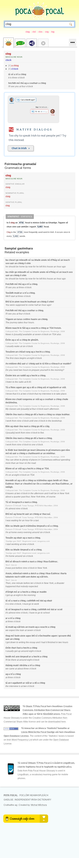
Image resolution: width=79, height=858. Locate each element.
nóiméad (17, 573)
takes (20, 322)
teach (67, 260)
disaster (60, 583)
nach (17, 576)
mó (7, 453)
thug (8, 635)
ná (10, 453)
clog (8, 53)
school (46, 612)
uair (12, 263)
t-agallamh (16, 683)
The (7, 322)
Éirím (8, 340)
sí (36, 635)
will (52, 493)
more (8, 463)
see (13, 86)
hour (59, 266)
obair (16, 426)
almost (12, 508)
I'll (9, 86)
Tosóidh (10, 293)
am (53, 483)
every (20, 532)
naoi (19, 414)
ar (21, 293)
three (14, 77)
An (7, 363)
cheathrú (28, 483)
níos (68, 450)
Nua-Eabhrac (62, 483)
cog (47, 32)
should (12, 266)
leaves (10, 493)
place (64, 394)
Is (6, 450)
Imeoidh (10, 480)
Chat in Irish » (21, 148)
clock (8, 59)
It (6, 493)
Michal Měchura (39, 805)
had (43, 642)
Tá (7, 387)
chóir (11, 272)
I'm (7, 532)
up (11, 595)
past (23, 496)
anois (44, 260)
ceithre (26, 319)
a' (27, 363)
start (13, 296)
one (36, 421)
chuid (19, 399)
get (15, 651)
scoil (59, 609)
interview (46, 394)
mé (18, 83)
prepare (36, 370)
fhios (13, 387)
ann (17, 656)
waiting (14, 520)
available (27, 334)
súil (42, 576)
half (36, 305)
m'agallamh (53, 387)
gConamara (54, 450)
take (58, 394)
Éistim (9, 375)
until (31, 421)
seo (7, 263)
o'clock (14, 69)
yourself (44, 370)
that (14, 394)
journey (13, 322)
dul (41, 600)
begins (23, 358)
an (62, 260)
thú (22, 83)
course (52, 496)
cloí (34, 32)
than (13, 463)
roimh (24, 561)
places (34, 460)
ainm (17, 301)
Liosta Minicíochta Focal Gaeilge (38, 732)
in (13, 301)
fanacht (20, 514)
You (7, 305)
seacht (34, 328)
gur (24, 387)
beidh (56, 480)
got (8, 595)
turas (19, 319)
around (35, 532)
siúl (64, 387)
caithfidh (31, 600)
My (7, 409)
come (31, 305)
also (59, 334)
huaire (34, 319)
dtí (35, 414)
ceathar (31, 310)
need (15, 370)
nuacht (15, 328)
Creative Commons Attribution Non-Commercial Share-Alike (47, 710)
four (24, 86)
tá (9, 74)
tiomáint (22, 450)
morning (59, 370)
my (40, 394)
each (46, 409)
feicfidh (12, 83)
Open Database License (16, 736)
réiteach (55, 363)
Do (7, 370)
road (33, 463)
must (25, 604)
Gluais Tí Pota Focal (36, 706)
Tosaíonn (10, 352)
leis (14, 375)
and (46, 493)
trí (17, 74)
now (30, 266)
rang (28, 352)
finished (51, 642)
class (16, 358)
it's (7, 612)
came (12, 668)
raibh (23, 576)
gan (63, 450)
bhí (33, 635)
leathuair (32, 301)
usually (18, 334)
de (29, 340)
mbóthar (50, 453)
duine (33, 576)
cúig (47, 426)
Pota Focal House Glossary (41, 770)
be (17, 266)
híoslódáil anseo (51, 714)
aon (28, 576)
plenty (25, 460)
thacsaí (46, 514)
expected (33, 586)
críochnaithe (44, 635)
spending (65, 460)
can (12, 460)
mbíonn (13, 363)
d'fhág (54, 260)
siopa (58, 414)
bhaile (37, 260)
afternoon (54, 409)
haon (41, 414)
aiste (22, 635)
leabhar (65, 414)
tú (11, 301)
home (22, 266)
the (52, 370)
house (50, 266)
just (13, 568)
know (9, 394)
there (13, 660)
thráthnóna (11, 402)
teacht (23, 301)
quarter (17, 496)
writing (22, 642)
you (17, 86)
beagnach (17, 502)
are (18, 409)
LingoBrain (68, 763)
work (9, 421)
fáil (23, 328)
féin (47, 363)
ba (7, 260)
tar (34, 483)
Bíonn (9, 328)
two (20, 370)
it (8, 77)
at (20, 86)
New (62, 493)
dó (33, 387)
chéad (22, 352)
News (8, 334)
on (50, 334)
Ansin (9, 573)
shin (28, 263)
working (15, 544)
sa (32, 260)
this (44, 266)
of (29, 460)
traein (31, 627)
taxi (37, 520)
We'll (8, 296)
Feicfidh (10, 284)
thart (17, 483)
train (22, 630)
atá (44, 387)
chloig (21, 263)
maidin (66, 363)
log (52, 32)
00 (29, 382)
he (7, 266)
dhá (19, 363)
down (13, 642)
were (12, 305)
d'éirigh (9, 592)
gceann (63, 635)
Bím (8, 426)
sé (12, 74)
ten (32, 583)
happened (11, 586)
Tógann (9, 319)
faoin (17, 635)
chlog (16, 65)
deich (33, 573)
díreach (17, 561)
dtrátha (23, 665)
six (24, 346)
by (26, 266)
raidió (23, 375)
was (9, 520)
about (8, 496)
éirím (8, 648)
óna (15, 414)
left (40, 266)
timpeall (41, 526)
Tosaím (9, 538)
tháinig (9, 665)
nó (48, 260)
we (7, 630)
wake (17, 346)
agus (50, 480)
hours (31, 322)
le (21, 328)
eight (31, 358)
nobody (24, 586)
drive (16, 460)
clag (28, 32)
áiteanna (40, 450)
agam (19, 387)
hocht (39, 352)
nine (19, 421)
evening (28, 532)
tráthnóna (42, 480)
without (56, 460)
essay (32, 642)
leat (16, 450)
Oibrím (9, 414)
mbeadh (23, 260)
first (11, 358)
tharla (63, 573)
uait (37, 363)
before (19, 568)
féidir (10, 450)
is (11, 77)
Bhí (7, 301)
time (43, 496)
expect (12, 630)
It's (7, 475)
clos (40, 32)
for (34, 266)
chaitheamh (34, 453)
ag (25, 83)
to (27, 305)
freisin (57, 328)
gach (22, 526)
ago (64, 266)
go (17, 260)
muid (16, 293)
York (67, 493)
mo (13, 399)
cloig (8, 187)
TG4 (51, 328)
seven (38, 334)
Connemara (47, 460)
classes (13, 409)
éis (38, 483)
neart (33, 450)
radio (21, 382)
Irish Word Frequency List (19, 739)
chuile (65, 399)
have (32, 612)
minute (19, 583)
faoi (19, 648)
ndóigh (9, 487)
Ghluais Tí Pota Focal (39, 763)
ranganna (27, 399)
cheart (12, 260)
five (42, 432)
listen (9, 382)
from (14, 421)
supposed (20, 305)
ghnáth (34, 340)
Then (8, 583)
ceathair (33, 83)
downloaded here (57, 721)
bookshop (57, 421)
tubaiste (10, 576)
